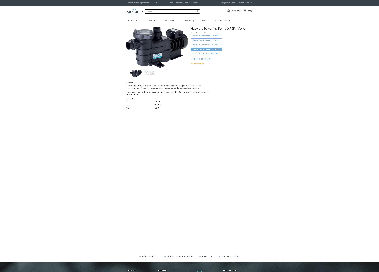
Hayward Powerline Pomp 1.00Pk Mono (206, 54)
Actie (204, 21)
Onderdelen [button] (149, 21)
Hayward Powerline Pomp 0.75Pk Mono (206, 49)
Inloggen (250, 11)
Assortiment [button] (131, 21)
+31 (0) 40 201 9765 (246, 3)
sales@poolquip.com (227, 3)
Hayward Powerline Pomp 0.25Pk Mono (206, 36)
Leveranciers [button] (168, 21)
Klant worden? (235, 11)
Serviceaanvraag (188, 21)
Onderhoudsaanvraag (222, 21)
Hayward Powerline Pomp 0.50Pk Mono (206, 45)
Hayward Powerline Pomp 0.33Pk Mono (206, 40)
